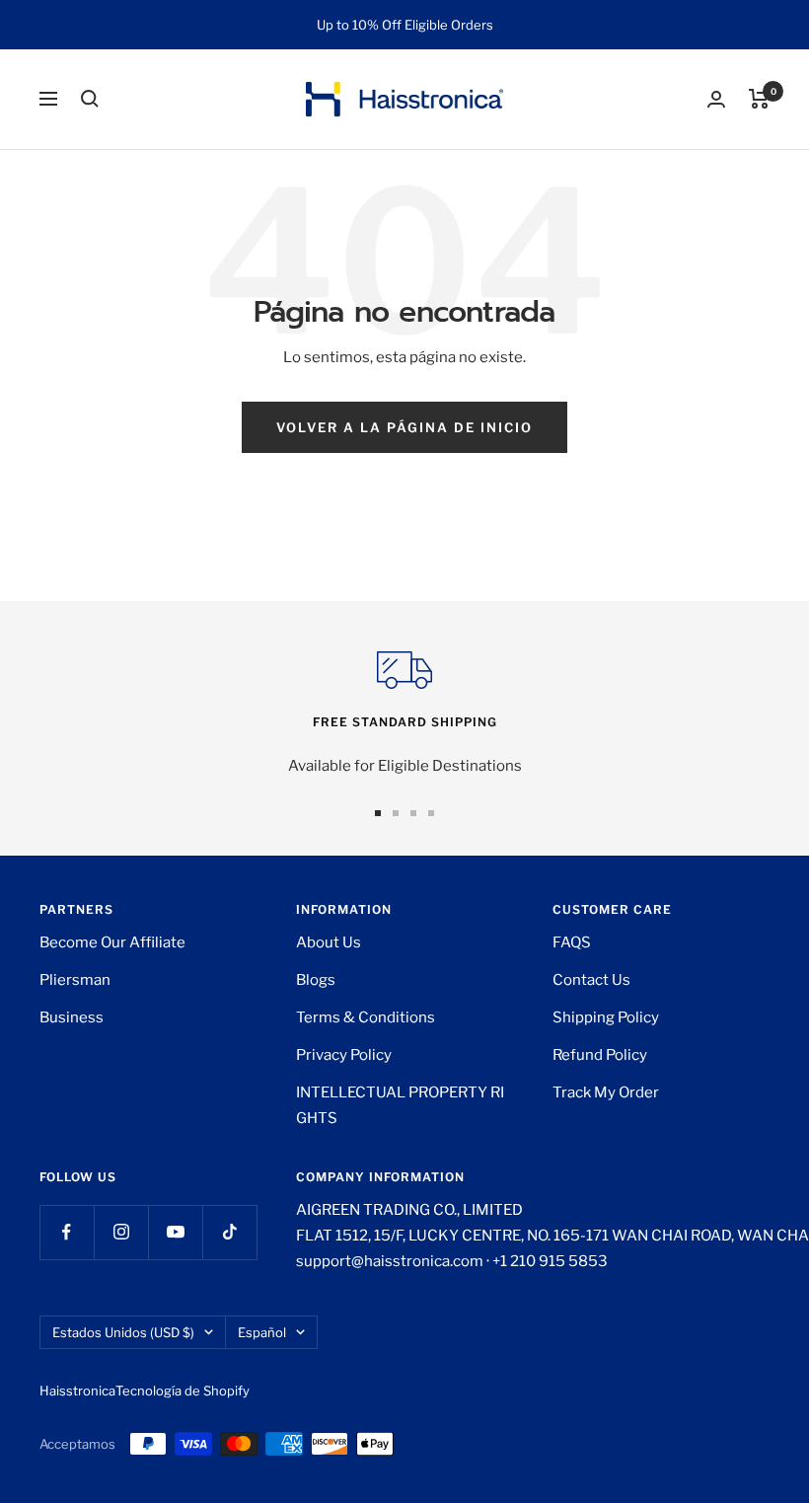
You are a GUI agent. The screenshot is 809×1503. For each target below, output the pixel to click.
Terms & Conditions (365, 1017)
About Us (328, 942)
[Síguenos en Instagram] (121, 1232)
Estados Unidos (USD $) (123, 1332)
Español (262, 1332)
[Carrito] (759, 99)
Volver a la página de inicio (404, 427)
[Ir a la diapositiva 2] (396, 813)
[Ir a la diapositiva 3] (413, 813)
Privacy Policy (344, 1055)
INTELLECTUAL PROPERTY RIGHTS (400, 1105)
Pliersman (74, 980)
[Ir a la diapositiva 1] (378, 813)
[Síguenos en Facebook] (66, 1232)
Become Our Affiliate (112, 942)
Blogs (315, 980)
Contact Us (591, 980)
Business (71, 1017)
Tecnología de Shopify (182, 1390)
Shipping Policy (605, 1017)
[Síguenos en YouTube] (175, 1232)
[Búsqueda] (90, 99)
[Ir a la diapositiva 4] (431, 813)
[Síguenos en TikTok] (229, 1232)
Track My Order (605, 1092)
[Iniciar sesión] (716, 99)
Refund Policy (599, 1055)
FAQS (571, 942)
